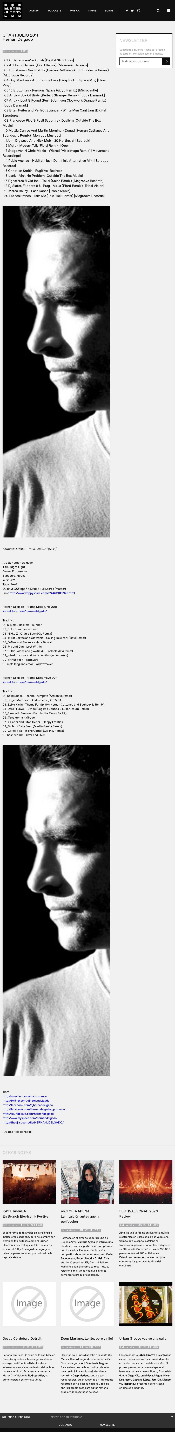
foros (109, 10)
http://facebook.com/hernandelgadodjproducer (34, 1109)
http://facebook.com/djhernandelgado (28, 1105)
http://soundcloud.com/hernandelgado (28, 1114)
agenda (34, 10)
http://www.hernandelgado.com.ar (25, 1096)
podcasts (54, 10)
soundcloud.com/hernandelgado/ (25, 611)
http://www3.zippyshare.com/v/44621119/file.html (42, 593)
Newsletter (108, 1424)
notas (92, 10)
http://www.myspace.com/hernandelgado (30, 1118)
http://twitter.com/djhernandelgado (26, 1100)
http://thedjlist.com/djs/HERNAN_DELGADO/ (33, 1122)
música (75, 10)
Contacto (65, 1424)
